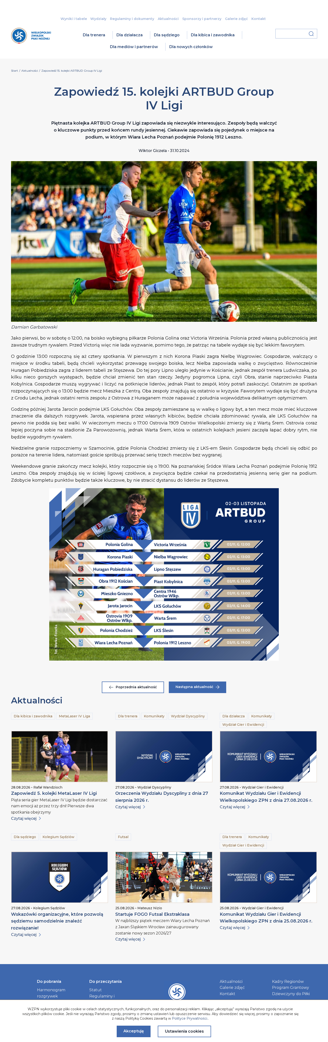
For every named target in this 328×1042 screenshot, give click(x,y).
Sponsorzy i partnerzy (201, 19)
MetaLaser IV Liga (74, 716)
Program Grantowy (290, 987)
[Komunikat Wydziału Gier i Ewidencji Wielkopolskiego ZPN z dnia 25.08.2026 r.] (268, 877)
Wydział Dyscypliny (188, 716)
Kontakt (258, 19)
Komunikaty (154, 716)
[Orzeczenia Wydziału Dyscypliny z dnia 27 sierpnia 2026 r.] (164, 756)
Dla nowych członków (191, 46)
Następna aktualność (194, 687)
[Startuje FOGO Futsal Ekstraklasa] (164, 877)
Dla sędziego (167, 35)
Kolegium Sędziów (58, 837)
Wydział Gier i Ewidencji (243, 724)
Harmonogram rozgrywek (51, 993)
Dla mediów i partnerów (134, 46)
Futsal (123, 837)
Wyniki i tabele (74, 19)
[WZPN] (31, 42)
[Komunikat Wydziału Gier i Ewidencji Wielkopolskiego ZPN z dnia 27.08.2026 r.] (268, 756)
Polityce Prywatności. (190, 1018)
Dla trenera (94, 35)
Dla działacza (129, 35)
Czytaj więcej (23, 818)
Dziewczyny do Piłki (291, 993)
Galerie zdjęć (236, 19)
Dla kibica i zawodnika (213, 35)
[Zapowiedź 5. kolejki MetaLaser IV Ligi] (59, 756)
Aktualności (168, 19)
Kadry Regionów (288, 981)
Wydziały (98, 19)
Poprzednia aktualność (136, 687)
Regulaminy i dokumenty (132, 19)
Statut (95, 990)
